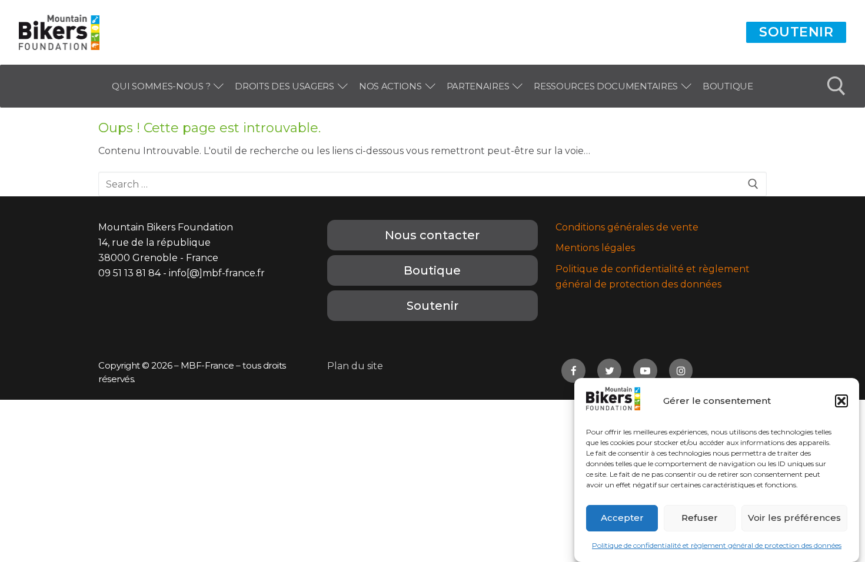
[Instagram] (681, 371)
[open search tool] (836, 86)
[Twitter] (609, 371)
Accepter (622, 518)
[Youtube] (645, 371)
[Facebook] (573, 371)
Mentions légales (595, 247)
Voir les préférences (794, 518)
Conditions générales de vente (626, 227)
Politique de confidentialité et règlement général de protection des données (716, 545)
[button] (841, 401)
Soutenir (796, 32)
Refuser (699, 518)
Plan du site (355, 366)
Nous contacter (432, 235)
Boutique (432, 270)
